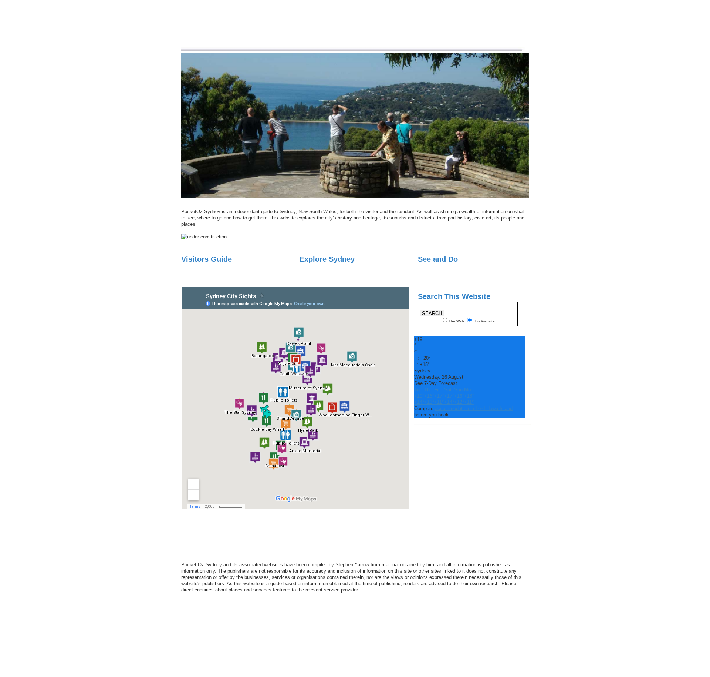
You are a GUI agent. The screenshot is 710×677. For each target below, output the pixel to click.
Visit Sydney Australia (246, 28)
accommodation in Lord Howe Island (474, 408)
